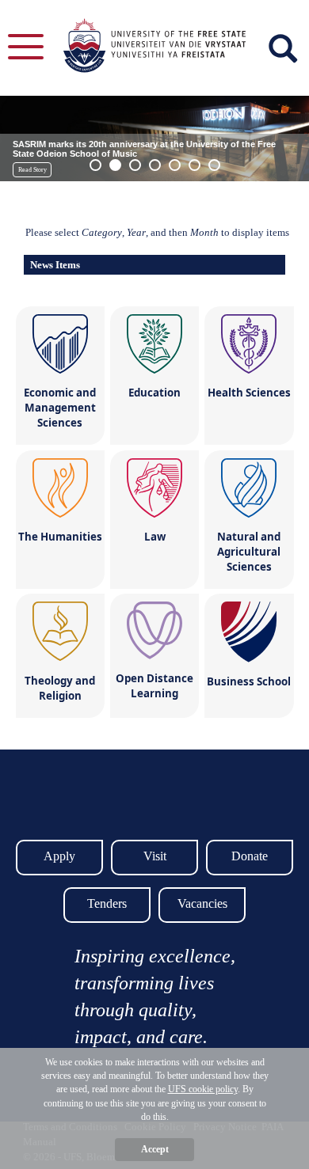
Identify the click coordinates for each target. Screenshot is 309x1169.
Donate (249, 856)
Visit (154, 856)
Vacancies (202, 903)
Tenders (107, 903)
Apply (59, 856)
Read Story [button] (32, 169)
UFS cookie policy (203, 1089)
